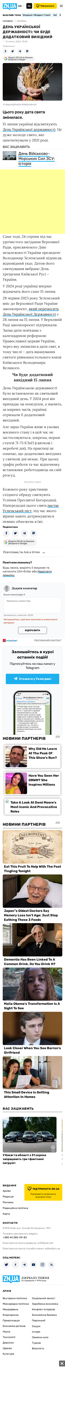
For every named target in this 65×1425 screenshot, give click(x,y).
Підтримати (47, 6)
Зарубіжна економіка (45, 1303)
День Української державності (29, 129)
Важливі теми (12, 15)
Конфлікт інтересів (43, 1309)
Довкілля (8, 1342)
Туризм (36, 1342)
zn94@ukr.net (45, 1243)
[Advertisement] (32, 201)
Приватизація (11, 1320)
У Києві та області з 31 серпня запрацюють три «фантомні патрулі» (24, 1159)
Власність (38, 1348)
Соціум (36, 1326)
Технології (9, 1337)
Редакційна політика (15, 1208)
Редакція (8, 1196)
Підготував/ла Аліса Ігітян (21, 552)
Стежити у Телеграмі (35, 679)
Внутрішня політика (15, 1298)
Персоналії (38, 1320)
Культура (8, 1353)
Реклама (8, 1202)
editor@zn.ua (52, 1248)
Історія (36, 1331)
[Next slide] (59, 15)
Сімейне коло (40, 1337)
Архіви (7, 1190)
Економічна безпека (44, 1315)
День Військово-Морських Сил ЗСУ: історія (36, 158)
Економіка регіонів (14, 1326)
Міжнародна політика (16, 1303)
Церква (7, 1348)
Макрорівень (10, 1309)
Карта (6, 1213)
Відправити (32, 630)
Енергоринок (11, 1315)
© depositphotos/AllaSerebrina (19, 104)
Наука (6, 1331)
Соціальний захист (43, 1298)
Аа (29, 6)
